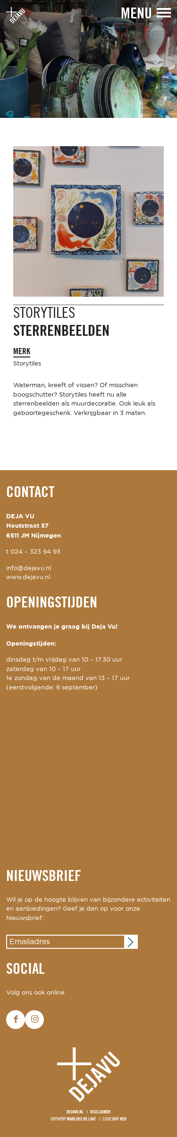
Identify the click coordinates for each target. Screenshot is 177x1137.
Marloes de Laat (81, 1119)
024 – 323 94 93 (35, 552)
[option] (88, 59)
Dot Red (119, 1119)
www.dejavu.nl (28, 577)
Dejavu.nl (75, 1112)
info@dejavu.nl (28, 568)
